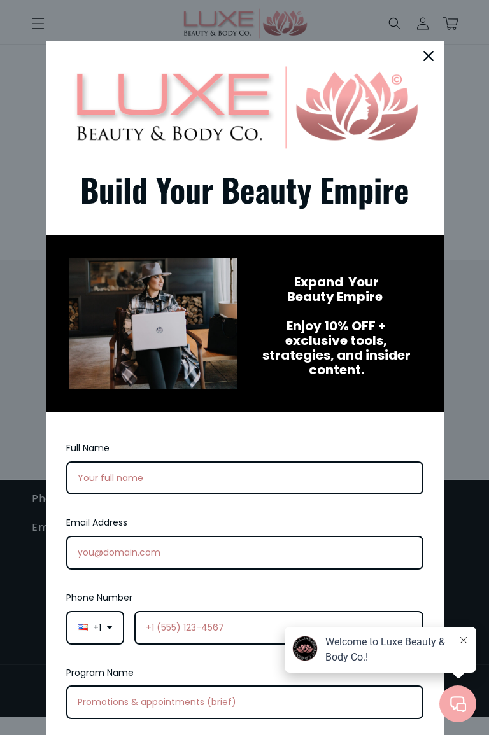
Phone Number (99, 597)
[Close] (428, 56)
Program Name (100, 672)
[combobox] (95, 628)
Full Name (88, 448)
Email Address (96, 522)
